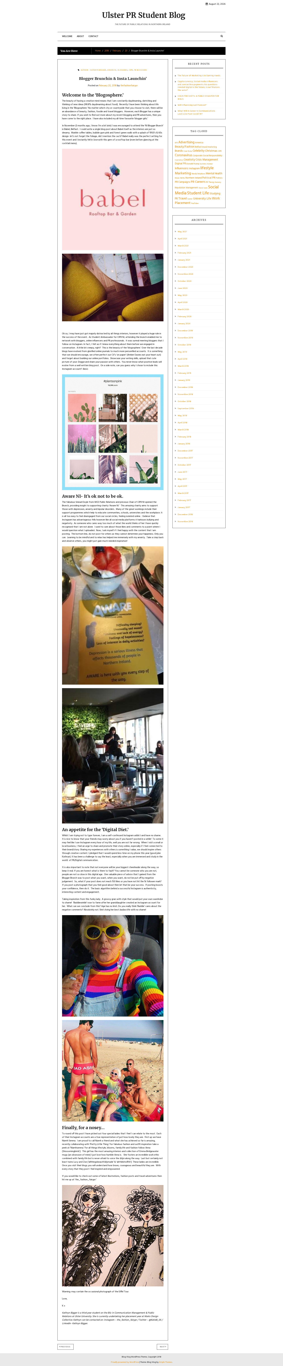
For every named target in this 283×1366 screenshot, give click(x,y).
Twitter (189, 199)
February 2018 (184, 437)
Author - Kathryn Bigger (93, 70)
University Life (202, 198)
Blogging (123, 70)
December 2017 (185, 451)
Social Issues (203, 188)
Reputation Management (186, 188)
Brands (179, 151)
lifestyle (207, 168)
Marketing (183, 173)
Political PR (208, 178)
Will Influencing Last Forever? (192, 105)
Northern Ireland (194, 178)
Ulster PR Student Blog (143, 15)
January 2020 (184, 323)
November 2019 (185, 337)
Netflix (182, 178)
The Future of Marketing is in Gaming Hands (199, 75)
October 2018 (184, 401)
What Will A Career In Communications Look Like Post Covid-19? (196, 112)
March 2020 (183, 309)
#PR (176, 143)
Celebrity (198, 150)
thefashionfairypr (129, 86)
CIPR (131, 70)
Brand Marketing (209, 147)
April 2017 (182, 486)
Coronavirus (183, 155)
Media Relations (198, 173)
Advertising (186, 142)
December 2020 (185, 267)
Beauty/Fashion (184, 146)
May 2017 (182, 479)
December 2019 (185, 330)
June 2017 (182, 472)
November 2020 (185, 274)
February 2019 (184, 373)
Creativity (189, 160)
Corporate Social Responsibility (207, 155)
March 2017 (183, 493)
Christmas (211, 151)
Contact (93, 36)
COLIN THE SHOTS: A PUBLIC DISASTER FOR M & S (198, 97)
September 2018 (186, 408)
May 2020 (182, 295)
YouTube (195, 203)
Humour (210, 164)
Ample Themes (165, 1362)
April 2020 (183, 302)
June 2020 (182, 288)
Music (177, 178)
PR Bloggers (140, 70)
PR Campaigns (182, 182)
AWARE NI (111, 70)
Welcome (67, 36)
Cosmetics (179, 160)
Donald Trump (192, 164)
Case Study (187, 151)
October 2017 (184, 465)
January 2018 (184, 443)
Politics (219, 178)
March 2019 (183, 366)
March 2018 (183, 429)
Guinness (203, 164)
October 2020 (184, 281)
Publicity (218, 182)
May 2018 (182, 415)
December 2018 (185, 387)
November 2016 (185, 521)
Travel (182, 198)
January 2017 (184, 507)
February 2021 (184, 253)
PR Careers (198, 182)
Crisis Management (207, 160)
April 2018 (182, 422)
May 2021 (182, 231)
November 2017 (185, 458)
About (80, 36)
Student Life (198, 193)
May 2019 (182, 352)
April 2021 (182, 238)
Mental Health (214, 173)
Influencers (181, 168)
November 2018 (185, 394)
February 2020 (185, 316)
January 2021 (184, 260)
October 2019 (184, 345)
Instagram (194, 168)
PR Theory (210, 182)
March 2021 (183, 246)
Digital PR (180, 164)
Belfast (198, 147)
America (199, 143)
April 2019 (182, 359)
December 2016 (185, 514)
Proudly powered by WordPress (125, 1362)
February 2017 (184, 500)
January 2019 (184, 380)
